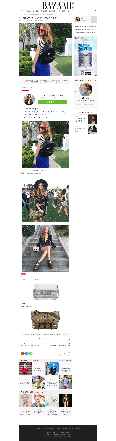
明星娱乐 (28, 11)
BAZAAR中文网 (55, 432)
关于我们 (51, 428)
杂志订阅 (37, 428)
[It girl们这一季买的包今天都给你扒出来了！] (45, 106)
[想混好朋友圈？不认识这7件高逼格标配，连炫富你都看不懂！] (65, 376)
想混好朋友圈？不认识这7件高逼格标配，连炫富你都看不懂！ (52, 383)
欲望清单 (30, 14)
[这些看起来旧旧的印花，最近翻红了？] (85, 89)
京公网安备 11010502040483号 (64, 436)
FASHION (38, 366)
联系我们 (71, 428)
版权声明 (65, 428)
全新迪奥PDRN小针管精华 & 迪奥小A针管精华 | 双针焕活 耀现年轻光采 (25, 413)
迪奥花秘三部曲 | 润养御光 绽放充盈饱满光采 (65, 413)
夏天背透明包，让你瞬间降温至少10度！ (25, 382)
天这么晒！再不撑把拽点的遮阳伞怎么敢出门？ (65, 370)
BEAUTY (25, 409)
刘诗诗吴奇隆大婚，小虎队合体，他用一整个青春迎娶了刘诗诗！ (91, 29)
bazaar (58, 5)
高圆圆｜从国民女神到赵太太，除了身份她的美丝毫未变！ (89, 26)
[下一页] (69, 338)
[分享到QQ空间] (27, 354)
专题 (58, 11)
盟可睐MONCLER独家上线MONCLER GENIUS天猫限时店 (80, 119)
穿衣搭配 (61, 360)
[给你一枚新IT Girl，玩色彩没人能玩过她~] (25, 363)
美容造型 (44, 11)
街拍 (70, 360)
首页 (21, 11)
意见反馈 (78, 428)
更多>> (94, 19)
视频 (69, 11)
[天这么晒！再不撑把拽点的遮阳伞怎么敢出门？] (52, 363)
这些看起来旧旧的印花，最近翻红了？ (85, 102)
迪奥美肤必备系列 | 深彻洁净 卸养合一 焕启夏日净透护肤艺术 (52, 413)
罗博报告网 (66, 432)
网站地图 (44, 428)
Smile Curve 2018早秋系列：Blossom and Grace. (80, 129)
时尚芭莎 (86, 98)
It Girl (66, 360)
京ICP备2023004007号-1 (50, 436)
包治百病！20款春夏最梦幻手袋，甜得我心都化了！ (59, 344)
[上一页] (21, 338)
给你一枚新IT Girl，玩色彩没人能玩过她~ (39, 370)
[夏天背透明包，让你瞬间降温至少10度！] (38, 376)
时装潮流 (36, 11)
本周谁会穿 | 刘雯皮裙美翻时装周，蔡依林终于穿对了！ (88, 32)
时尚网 (61, 432)
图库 (63, 11)
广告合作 (58, 428)
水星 (82, 18)
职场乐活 (52, 11)
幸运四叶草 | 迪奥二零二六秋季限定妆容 (39, 412)
